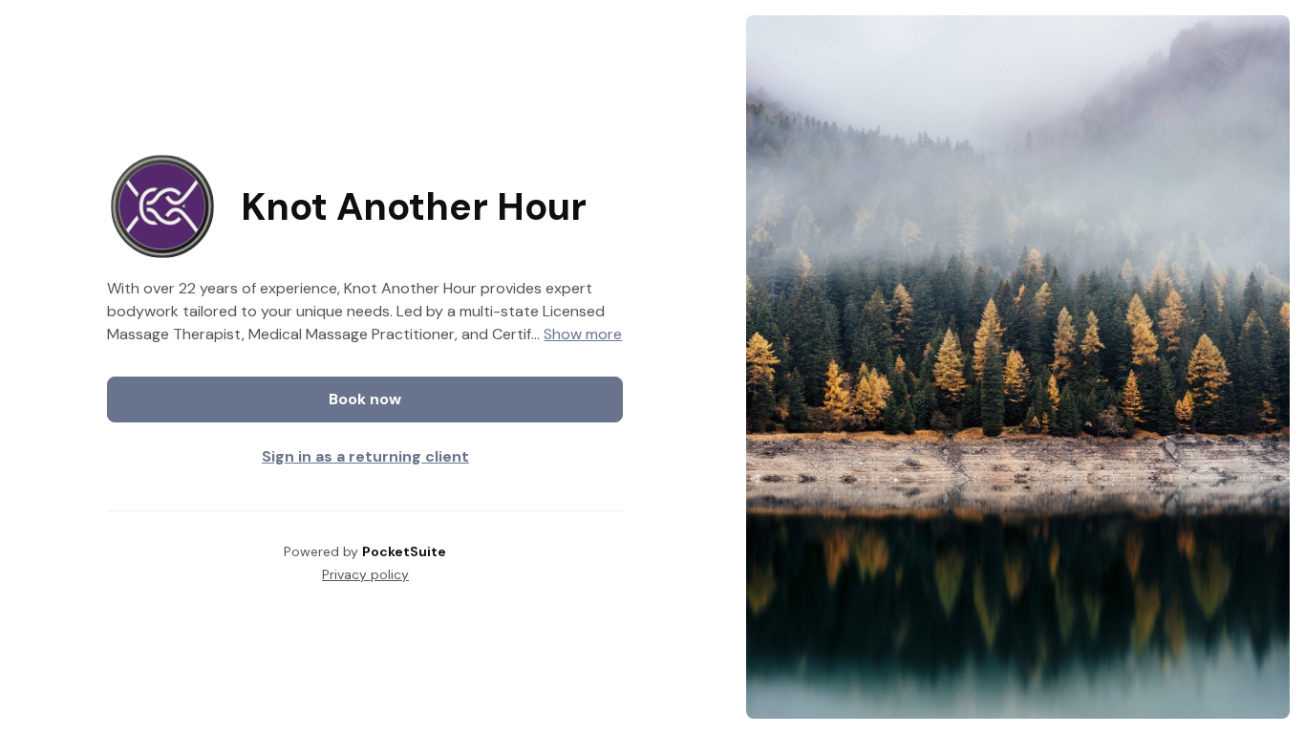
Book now (365, 399)
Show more (583, 334)
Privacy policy (365, 574)
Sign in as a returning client (365, 456)
